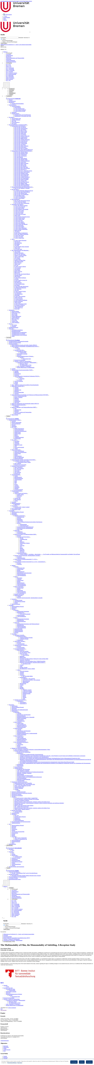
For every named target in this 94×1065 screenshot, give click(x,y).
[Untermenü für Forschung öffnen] (16, 599)
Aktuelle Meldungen (10, 60)
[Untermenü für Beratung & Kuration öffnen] (18, 874)
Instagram (5, 1057)
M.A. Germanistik (10, 69)
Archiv (7, 986)
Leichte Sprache (6, 1049)
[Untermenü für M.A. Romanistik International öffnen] (28, 742)
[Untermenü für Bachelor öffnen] (18, 610)
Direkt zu (5, 51)
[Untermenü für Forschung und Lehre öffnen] (24, 350)
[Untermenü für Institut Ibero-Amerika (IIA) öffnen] (24, 386)
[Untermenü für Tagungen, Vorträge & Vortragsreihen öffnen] (31, 361)
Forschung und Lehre (8, 988)
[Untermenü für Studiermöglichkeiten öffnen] (26, 553)
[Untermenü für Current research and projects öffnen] (27, 493)
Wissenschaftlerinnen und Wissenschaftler (15, 58)
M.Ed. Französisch (10, 77)
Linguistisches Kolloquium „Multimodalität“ (15, 1000)
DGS (4, 1051)
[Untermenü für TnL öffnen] (11, 824)
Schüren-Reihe (12, 990)
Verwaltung (8, 54)
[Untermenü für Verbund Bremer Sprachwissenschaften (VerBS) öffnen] (33, 370)
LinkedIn (5, 1058)
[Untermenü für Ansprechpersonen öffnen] (20, 106)
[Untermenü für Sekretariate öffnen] (14, 310)
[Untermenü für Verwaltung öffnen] (14, 117)
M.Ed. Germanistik (10, 70)
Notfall (4, 1048)
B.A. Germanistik (10, 68)
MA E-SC (8, 992)
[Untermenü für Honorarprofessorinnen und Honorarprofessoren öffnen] (33, 187)
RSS (2, 1009)
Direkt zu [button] (5, 886)
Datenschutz (6, 1047)
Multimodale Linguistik (11, 991)
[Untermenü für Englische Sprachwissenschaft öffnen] (25, 466)
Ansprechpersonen (5, 1040)
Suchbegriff (3, 37)
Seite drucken (3, 1010)
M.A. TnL (8, 80)
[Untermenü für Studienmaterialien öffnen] (22, 595)
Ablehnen (82, 1062)
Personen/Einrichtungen (7, 40)
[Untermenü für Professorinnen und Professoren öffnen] (25, 126)
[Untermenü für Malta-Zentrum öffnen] (24, 650)
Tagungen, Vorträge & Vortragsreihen (11, 999)
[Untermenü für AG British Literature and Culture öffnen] (29, 461)
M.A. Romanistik (10, 76)
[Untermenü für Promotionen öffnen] (23, 753)
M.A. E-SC (8, 65)
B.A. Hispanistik (9, 75)
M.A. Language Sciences (11, 73)
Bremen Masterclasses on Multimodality (14, 1005)
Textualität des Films (10, 989)
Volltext (4, 39)
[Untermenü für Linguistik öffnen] (13, 605)
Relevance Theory (13, 1001)
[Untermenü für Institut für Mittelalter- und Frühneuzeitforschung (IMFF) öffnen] (36, 407)
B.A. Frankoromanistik (11, 74)
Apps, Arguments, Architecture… (13, 1004)
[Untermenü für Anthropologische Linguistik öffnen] (27, 645)
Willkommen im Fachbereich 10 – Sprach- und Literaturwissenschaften (16, 44)
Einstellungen (74, 1062)
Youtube (5, 1056)
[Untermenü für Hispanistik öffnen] (19, 712)
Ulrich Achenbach (12, 1007)
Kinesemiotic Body (16, 996)
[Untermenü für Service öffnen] (20, 523)
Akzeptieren (89, 1062)
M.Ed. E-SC (8, 66)
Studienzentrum (9, 55)
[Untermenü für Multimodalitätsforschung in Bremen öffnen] (33, 356)
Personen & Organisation (8, 997)
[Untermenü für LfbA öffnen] (14, 239)
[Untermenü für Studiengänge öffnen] (18, 711)
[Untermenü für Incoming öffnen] (13, 849)
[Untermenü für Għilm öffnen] (20, 670)
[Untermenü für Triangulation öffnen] (23, 701)
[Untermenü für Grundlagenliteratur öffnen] (23, 768)
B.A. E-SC (8, 64)
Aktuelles (5, 985)
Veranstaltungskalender (11, 61)
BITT (2, 982)
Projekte (10, 995)
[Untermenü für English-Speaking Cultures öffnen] (21, 420)
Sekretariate (8, 59)
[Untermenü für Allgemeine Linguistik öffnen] (24, 635)
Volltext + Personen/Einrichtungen (9, 41)
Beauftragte (8, 56)
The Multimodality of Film (14, 1002)
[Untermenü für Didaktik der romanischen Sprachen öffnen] (27, 748)
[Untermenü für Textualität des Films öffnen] (26, 351)
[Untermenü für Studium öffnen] (15, 609)
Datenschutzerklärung (12, 1062)
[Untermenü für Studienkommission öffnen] (20, 503)
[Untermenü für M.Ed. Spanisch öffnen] (21, 722)
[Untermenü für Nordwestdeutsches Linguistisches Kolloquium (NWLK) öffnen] (39, 376)
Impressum (5, 1046)
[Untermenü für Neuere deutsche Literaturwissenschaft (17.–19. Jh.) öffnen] (37, 559)
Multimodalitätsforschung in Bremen (14, 994)
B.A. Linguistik (9, 71)
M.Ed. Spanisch (9, 79)
